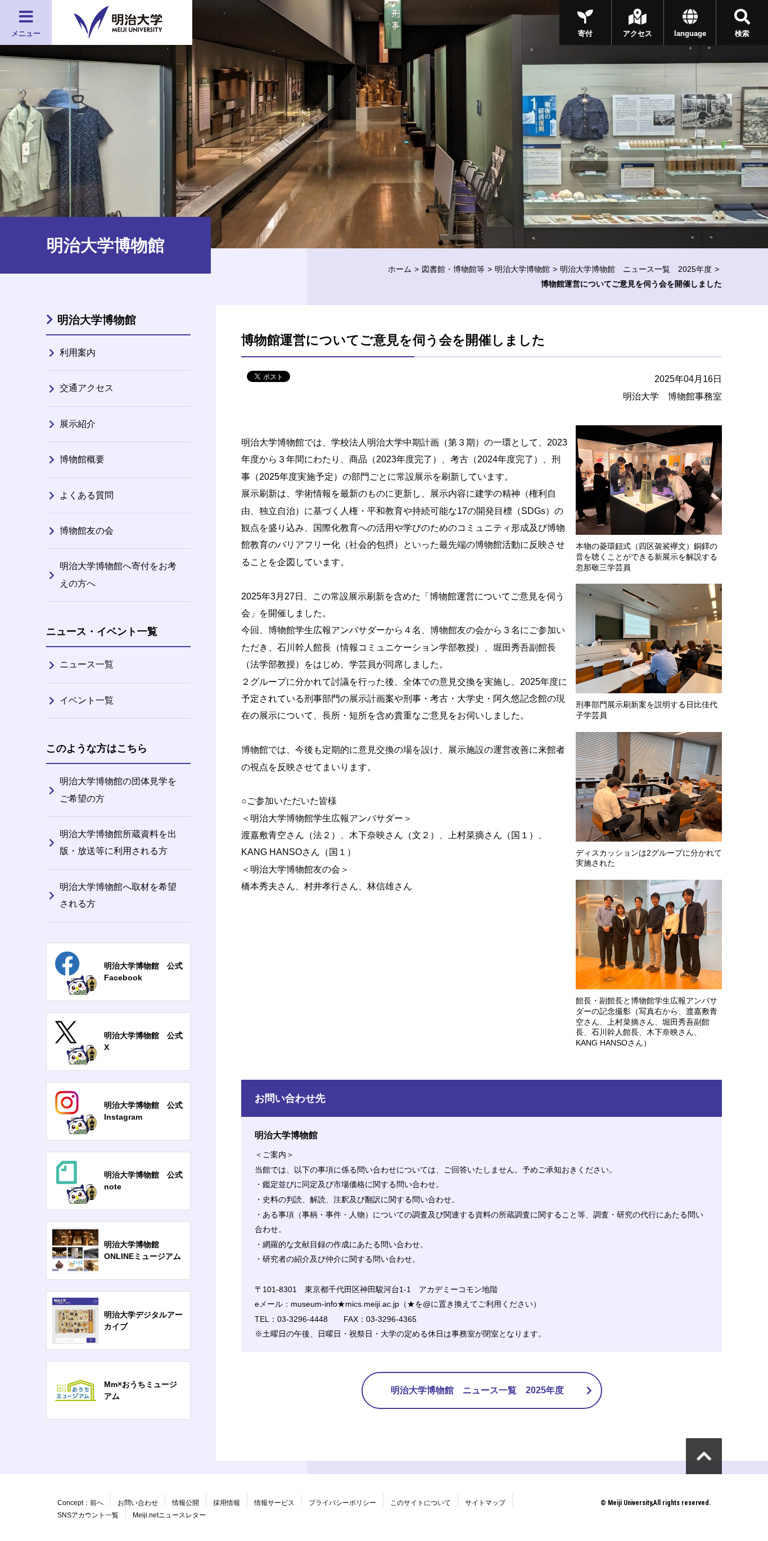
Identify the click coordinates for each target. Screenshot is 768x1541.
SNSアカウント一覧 (88, 1515)
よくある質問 (87, 495)
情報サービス (274, 1502)
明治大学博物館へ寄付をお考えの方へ (118, 574)
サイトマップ (485, 1502)
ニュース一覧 (87, 664)
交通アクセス (87, 388)
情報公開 (185, 1502)
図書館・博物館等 (453, 269)
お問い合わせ (138, 1502)
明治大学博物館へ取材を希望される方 (118, 895)
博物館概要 (82, 459)
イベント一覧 (87, 700)
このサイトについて (420, 1502)
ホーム (400, 269)
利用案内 (78, 352)
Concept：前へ (80, 1502)
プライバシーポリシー (342, 1502)
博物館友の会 (87, 530)
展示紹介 (78, 424)
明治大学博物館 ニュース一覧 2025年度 (636, 269)
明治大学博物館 (522, 269)
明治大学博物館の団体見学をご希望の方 (118, 789)
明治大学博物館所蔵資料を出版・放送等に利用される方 (118, 842)
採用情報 (226, 1502)
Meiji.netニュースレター (169, 1515)
